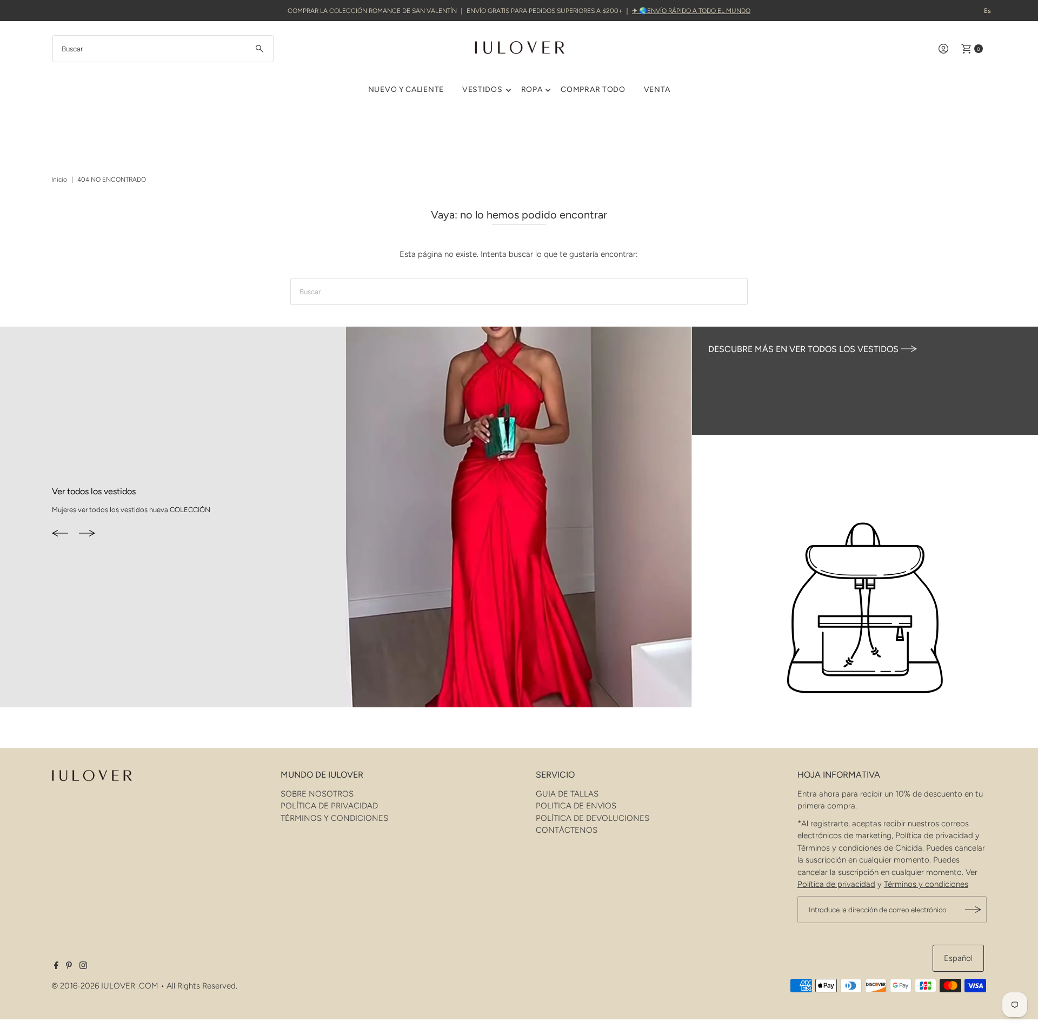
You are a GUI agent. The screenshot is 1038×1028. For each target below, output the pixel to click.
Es (987, 11)
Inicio (59, 179)
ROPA (532, 89)
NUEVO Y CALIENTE (406, 89)
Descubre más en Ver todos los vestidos (804, 349)
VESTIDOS (482, 89)
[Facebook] (56, 966)
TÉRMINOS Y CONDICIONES (334, 818)
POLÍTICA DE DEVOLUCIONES (592, 818)
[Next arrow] (87, 533)
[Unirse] (973, 909)
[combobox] (163, 48)
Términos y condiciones (926, 884)
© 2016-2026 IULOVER (93, 986)
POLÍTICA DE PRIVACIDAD (329, 806)
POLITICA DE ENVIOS (576, 806)
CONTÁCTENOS (566, 830)
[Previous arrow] (60, 533)
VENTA (657, 89)
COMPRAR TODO (593, 89)
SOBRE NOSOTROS (317, 794)
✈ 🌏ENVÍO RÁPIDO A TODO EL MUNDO (691, 11)
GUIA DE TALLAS (567, 794)
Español (958, 958)
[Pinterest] (69, 966)
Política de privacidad (836, 884)
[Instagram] (83, 966)
